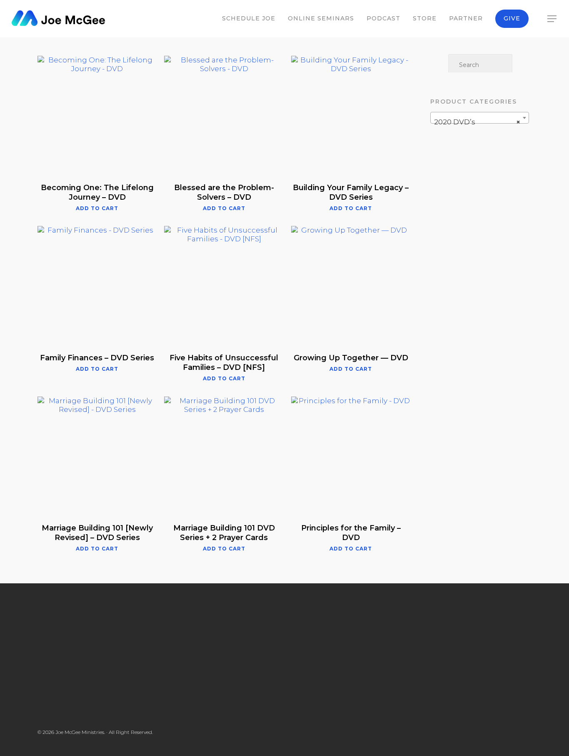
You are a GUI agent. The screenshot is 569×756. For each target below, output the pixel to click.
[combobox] (479, 118)
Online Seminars (321, 18)
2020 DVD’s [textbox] (477, 122)
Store (425, 18)
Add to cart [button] (97, 208)
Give (512, 18)
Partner (466, 18)
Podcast (383, 18)
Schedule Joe (248, 18)
